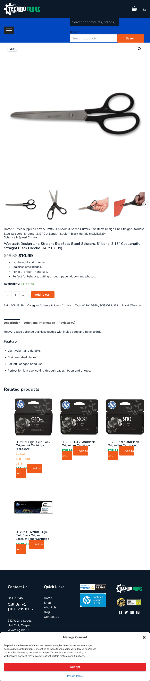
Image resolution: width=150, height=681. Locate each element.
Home (8, 229)
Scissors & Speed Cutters (73, 229)
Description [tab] (12, 322)
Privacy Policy (75, 675)
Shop (47, 602)
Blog (47, 612)
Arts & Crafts (45, 229)
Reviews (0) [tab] (67, 322)
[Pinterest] (138, 612)
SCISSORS (106, 305)
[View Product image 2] (57, 204)
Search (74, 32)
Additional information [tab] (39, 322)
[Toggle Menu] (9, 30)
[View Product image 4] (129, 204)
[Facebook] (120, 612)
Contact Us (51, 617)
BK (88, 305)
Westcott (135, 305)
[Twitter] (126, 612)
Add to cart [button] (29, 470)
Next (145, 204)
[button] (144, 637)
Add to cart (43, 294)
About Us (50, 607)
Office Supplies (24, 229)
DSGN (94, 305)
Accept (75, 667)
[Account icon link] (144, 9)
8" (83, 305)
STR (115, 305)
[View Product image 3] (93, 204)
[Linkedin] (132, 612)
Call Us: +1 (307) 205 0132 (21, 606)
